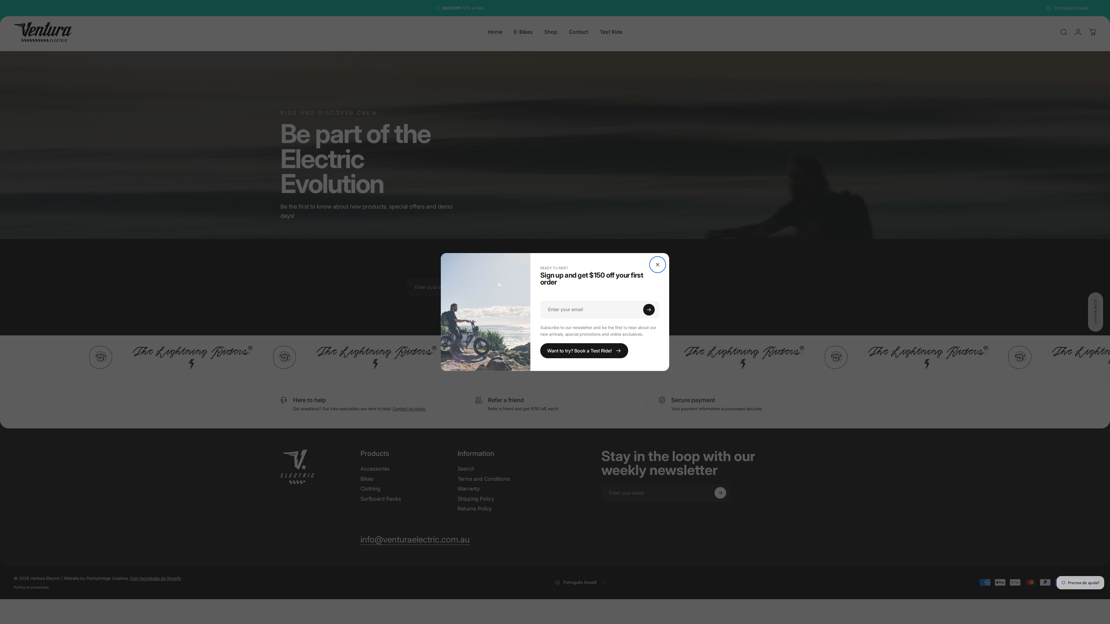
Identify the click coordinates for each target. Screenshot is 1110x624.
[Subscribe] (649, 309)
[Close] (658, 265)
